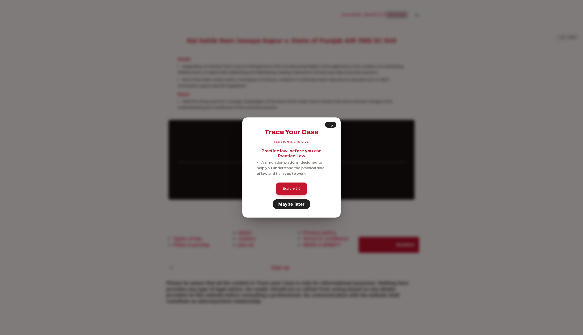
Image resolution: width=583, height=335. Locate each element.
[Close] (331, 124)
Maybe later (291, 204)
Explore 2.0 (291, 188)
